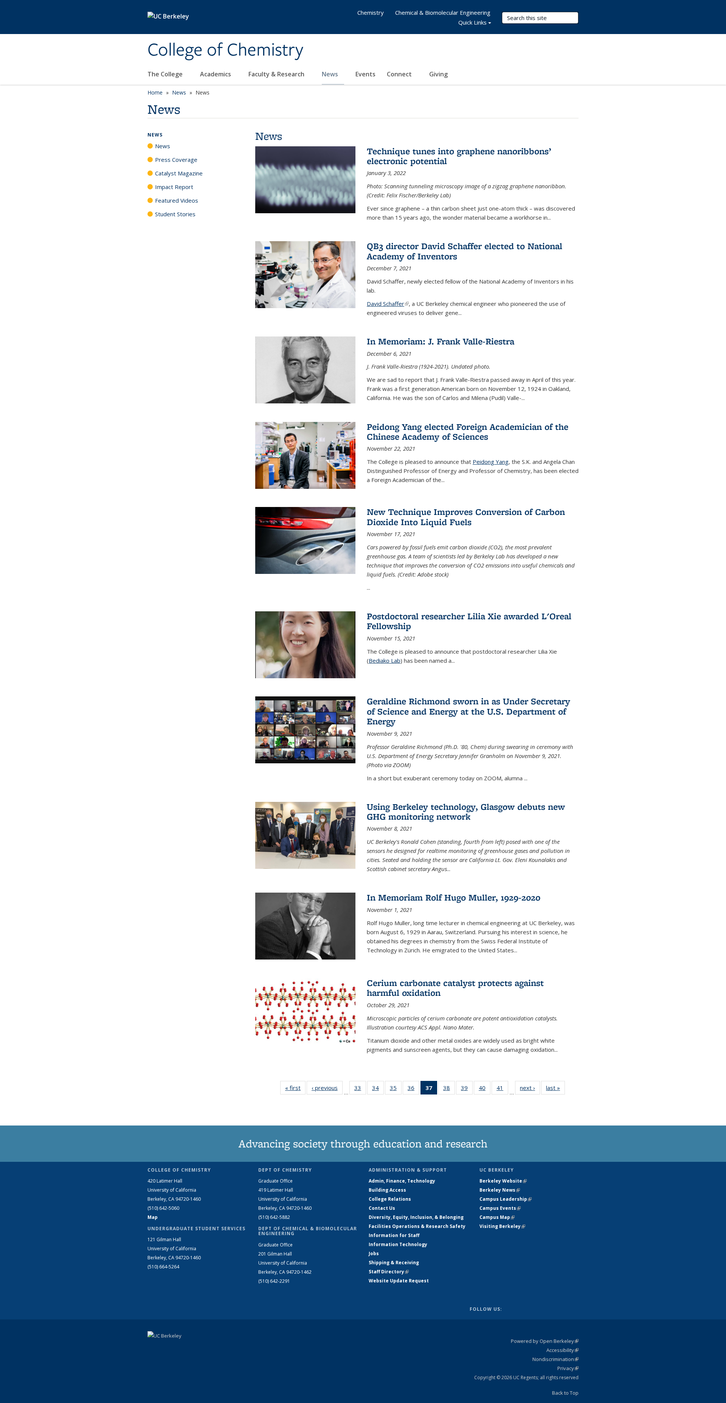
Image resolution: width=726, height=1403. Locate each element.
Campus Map (497, 1217)
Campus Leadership (505, 1199)
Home (155, 92)
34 (378, 1089)
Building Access (387, 1190)
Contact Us (382, 1208)
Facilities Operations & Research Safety (417, 1226)
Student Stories (175, 214)
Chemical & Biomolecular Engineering (442, 12)
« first (295, 1087)
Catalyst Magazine (179, 173)
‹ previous (327, 1087)
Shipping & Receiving (394, 1262)
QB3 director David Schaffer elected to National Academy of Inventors (464, 251)
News (331, 74)
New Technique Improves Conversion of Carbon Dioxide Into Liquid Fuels (466, 516)
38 (449, 1089)
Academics (216, 74)
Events (365, 74)
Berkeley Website (503, 1181)
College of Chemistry (225, 50)
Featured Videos (176, 200)
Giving (438, 74)
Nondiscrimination (555, 1359)
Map (152, 1217)
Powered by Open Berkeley (545, 1341)
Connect (400, 74)
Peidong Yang (491, 461)
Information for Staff (394, 1235)
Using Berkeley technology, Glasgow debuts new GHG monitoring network (466, 811)
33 (360, 1089)
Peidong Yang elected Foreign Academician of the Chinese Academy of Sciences (467, 431)
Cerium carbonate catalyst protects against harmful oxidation (455, 987)
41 (502, 1089)
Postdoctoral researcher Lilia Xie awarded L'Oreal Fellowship (469, 621)
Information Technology (398, 1244)
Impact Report (174, 187)
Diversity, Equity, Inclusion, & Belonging (416, 1217)
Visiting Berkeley (502, 1226)
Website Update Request (399, 1280)
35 (396, 1089)
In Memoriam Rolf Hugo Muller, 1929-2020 (453, 897)
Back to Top (565, 1392)
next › (530, 1087)
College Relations (390, 1199)
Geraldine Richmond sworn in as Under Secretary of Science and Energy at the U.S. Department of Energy (468, 711)
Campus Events (500, 1208)
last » (555, 1087)
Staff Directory (389, 1271)
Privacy (568, 1368)
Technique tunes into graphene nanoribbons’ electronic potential (459, 156)
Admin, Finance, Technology (402, 1181)
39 (467, 1089)
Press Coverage (176, 159)
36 (413, 1089)
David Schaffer (388, 303)
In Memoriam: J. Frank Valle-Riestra (440, 341)
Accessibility (562, 1350)
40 (484, 1089)
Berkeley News (499, 1190)
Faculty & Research (277, 74)
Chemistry (370, 12)
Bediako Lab (384, 660)
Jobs (374, 1253)
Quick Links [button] (472, 22)
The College (165, 74)
